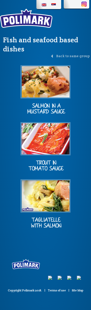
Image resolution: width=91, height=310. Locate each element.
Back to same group (72, 56)
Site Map (77, 290)
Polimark (28, 290)
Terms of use (57, 290)
